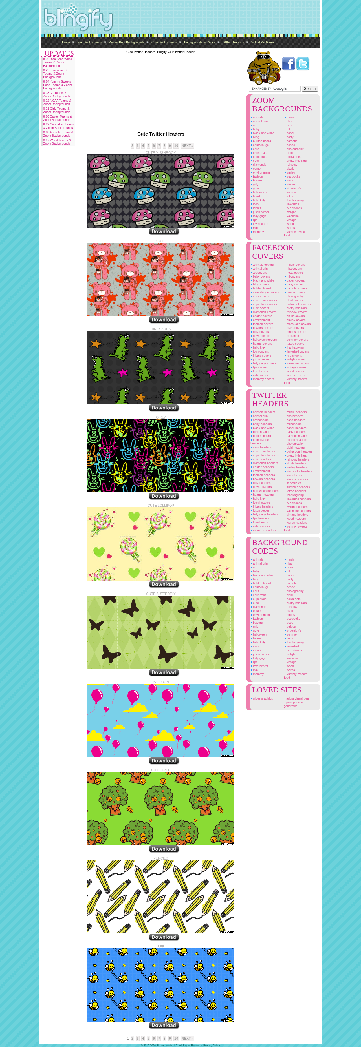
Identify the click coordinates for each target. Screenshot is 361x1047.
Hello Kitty (259, 200)
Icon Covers (260, 351)
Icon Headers (261, 502)
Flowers (257, 180)
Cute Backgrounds (164, 42)
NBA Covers (294, 268)
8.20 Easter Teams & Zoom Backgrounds (57, 118)
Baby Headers (262, 424)
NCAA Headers (295, 420)
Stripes (291, 184)
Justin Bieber (260, 212)
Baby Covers (261, 276)
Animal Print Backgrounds (126, 42)
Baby (256, 129)
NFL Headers (294, 424)
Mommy (258, 231)
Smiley (290, 172)
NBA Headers (295, 416)
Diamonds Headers (265, 463)
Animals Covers (263, 264)
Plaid (289, 152)
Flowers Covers (262, 327)
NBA (289, 121)
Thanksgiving (295, 200)
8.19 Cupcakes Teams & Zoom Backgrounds (58, 126)
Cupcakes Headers (265, 455)
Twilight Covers (296, 359)
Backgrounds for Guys (199, 42)
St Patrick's (293, 188)
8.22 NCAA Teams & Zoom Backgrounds (57, 102)
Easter (257, 168)
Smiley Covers (296, 320)
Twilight (291, 212)
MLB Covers (260, 375)
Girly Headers (261, 482)
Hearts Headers (263, 494)
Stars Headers (296, 475)
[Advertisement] (217, 17)
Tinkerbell (292, 204)
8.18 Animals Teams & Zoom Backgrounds (58, 133)
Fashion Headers (263, 475)
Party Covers (295, 284)
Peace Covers (295, 292)
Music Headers (296, 412)
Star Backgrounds (89, 42)
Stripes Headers (297, 479)
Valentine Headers (298, 510)
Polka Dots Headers (299, 451)
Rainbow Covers (297, 312)
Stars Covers (295, 327)
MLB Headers (261, 526)
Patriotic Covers (297, 288)
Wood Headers (296, 518)
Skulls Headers (296, 463)
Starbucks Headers (299, 471)
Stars (290, 180)
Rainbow (291, 164)
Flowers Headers (263, 479)
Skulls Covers (295, 316)
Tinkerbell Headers (298, 499)
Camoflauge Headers (259, 441)
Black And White (263, 133)
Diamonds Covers (264, 312)
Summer (292, 192)
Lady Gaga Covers (264, 363)
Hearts (257, 196)
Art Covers (259, 272)
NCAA (289, 125)
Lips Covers (260, 367)
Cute (255, 160)
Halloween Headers (265, 490)
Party (290, 137)
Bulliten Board (261, 141)
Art (254, 125)
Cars (255, 148)
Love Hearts (260, 223)
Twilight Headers (297, 506)
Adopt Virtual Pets (297, 698)
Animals (257, 117)
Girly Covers (260, 331)
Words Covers (295, 375)
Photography (295, 148)
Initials (256, 208)
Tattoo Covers (295, 343)
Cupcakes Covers (264, 304)
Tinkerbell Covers (297, 351)
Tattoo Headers (296, 491)
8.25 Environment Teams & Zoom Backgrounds (55, 73)
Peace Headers (296, 439)
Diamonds (259, 164)
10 (176, 146)
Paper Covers (295, 280)
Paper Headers (296, 428)
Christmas (259, 152)
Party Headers (296, 431)
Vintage (291, 220)
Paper (290, 133)
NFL (288, 129)
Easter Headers (263, 467)
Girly (255, 184)
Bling (255, 137)
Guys (256, 188)
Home (66, 42)
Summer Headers (298, 487)
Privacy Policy (211, 1045)
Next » (187, 146)
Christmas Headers (265, 451)
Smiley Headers (296, 467)
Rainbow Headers (297, 459)
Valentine (292, 216)
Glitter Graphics (233, 42)
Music (290, 117)
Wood (290, 223)
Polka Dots (293, 156)
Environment (261, 172)
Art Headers (260, 420)
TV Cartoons (294, 208)
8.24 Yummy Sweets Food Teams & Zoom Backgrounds (57, 85)
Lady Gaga (259, 216)
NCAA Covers (295, 272)
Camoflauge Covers (265, 292)
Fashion (257, 176)
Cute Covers (260, 308)
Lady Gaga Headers (265, 514)
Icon (255, 204)
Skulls (290, 168)
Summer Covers (297, 339)
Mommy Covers (263, 379)
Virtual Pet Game (262, 42)
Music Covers (295, 264)
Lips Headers (261, 518)
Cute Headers (261, 459)
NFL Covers (293, 276)
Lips (254, 220)
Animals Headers (264, 412)
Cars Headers (261, 447)
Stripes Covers (296, 331)
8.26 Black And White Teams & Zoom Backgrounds (57, 62)
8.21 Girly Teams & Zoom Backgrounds (56, 110)
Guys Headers (262, 486)
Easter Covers (262, 316)
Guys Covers (261, 335)
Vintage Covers (296, 367)
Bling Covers (261, 284)
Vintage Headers (297, 514)
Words (290, 227)
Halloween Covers (264, 339)
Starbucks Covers (298, 324)
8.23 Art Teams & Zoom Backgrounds (56, 94)
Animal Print (260, 121)
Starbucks (293, 176)
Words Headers (296, 522)
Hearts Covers (262, 343)
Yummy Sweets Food (295, 233)
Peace (290, 145)
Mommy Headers (264, 530)
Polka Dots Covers (298, 304)
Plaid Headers (295, 447)
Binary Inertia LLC (167, 1045)
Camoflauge (260, 145)
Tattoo (290, 196)
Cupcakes (259, 156)
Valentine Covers (297, 363)
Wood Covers (295, 371)
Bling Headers (261, 431)
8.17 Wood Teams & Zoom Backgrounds (57, 141)
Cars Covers (261, 296)
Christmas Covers (264, 300)
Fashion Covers (262, 324)
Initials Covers (262, 355)
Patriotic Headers (297, 435)
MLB (255, 227)
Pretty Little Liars (296, 160)
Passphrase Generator (293, 704)
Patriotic (291, 141)
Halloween (259, 192)
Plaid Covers (294, 300)
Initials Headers (262, 506)
